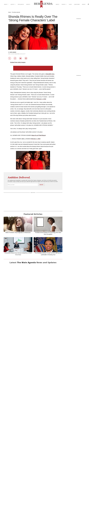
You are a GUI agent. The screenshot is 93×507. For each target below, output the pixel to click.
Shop (70, 4)
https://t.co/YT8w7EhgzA (38, 135)
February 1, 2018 (41, 99)
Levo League (13, 52)
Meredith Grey (50, 74)
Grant (84, 4)
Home (9, 12)
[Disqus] (33, 414)
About (57, 4)
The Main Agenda (16, 12)
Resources (21, 4)
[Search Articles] (88, 4)
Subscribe (77, 4)
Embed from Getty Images (17, 62)
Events (28, 4)
